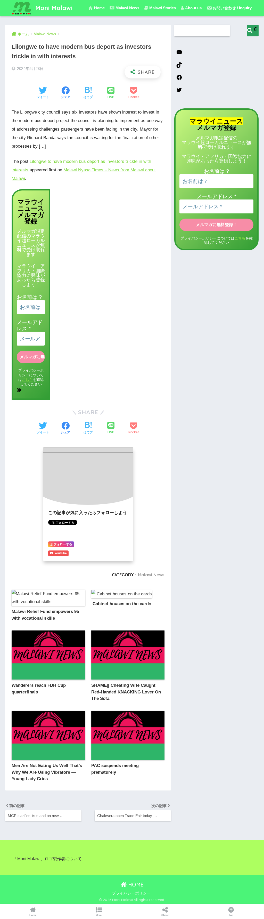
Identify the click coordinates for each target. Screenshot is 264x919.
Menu (99, 915)
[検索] (253, 30)
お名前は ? (29, 297)
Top (231, 915)
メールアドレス (216, 196)
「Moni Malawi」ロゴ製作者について (47, 859)
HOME (135, 884)
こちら (27, 380)
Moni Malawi (53, 8)
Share (165, 915)
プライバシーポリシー (131, 893)
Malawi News (151, 574)
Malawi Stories (162, 8)
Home (99, 8)
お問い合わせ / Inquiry (232, 8)
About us (193, 8)
